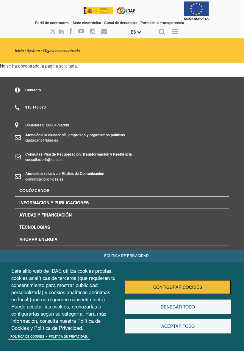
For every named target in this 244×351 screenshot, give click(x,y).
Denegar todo (178, 307)
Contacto (33, 90)
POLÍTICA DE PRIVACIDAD (126, 255)
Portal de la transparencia (162, 22)
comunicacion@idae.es (44, 178)
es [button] (134, 32)
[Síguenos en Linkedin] (61, 32)
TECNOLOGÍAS (34, 227)
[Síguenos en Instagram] (92, 32)
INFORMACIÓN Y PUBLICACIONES (54, 203)
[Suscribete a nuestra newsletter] (104, 32)
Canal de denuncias (120, 22)
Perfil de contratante (52, 22)
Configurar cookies (177, 287)
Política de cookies (27, 336)
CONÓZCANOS (34, 190)
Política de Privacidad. (68, 336)
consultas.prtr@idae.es (43, 159)
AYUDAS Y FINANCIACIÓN (45, 215)
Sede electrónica (87, 22)
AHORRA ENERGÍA (38, 239)
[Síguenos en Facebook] (71, 32)
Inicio (19, 51)
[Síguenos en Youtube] (81, 32)
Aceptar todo (178, 326)
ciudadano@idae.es (41, 139)
